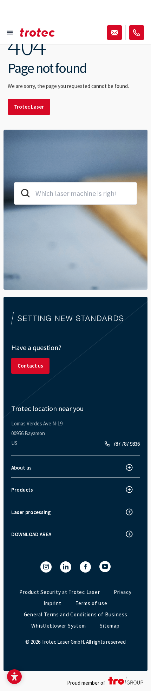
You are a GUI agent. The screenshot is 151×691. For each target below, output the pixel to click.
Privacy (122, 592)
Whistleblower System (58, 625)
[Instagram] (46, 567)
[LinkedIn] (65, 567)
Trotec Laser (29, 106)
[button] (14, 676)
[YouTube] (105, 566)
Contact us (30, 365)
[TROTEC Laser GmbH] (37, 32)
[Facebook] (85, 567)
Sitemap (109, 625)
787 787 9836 (126, 443)
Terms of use (91, 603)
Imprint (52, 603)
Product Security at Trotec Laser (59, 592)
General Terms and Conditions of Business (75, 614)
